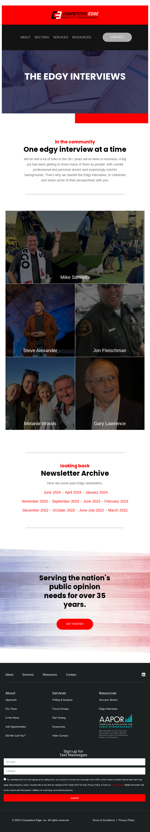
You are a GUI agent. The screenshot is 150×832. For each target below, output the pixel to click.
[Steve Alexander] (40, 320)
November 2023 (35, 501)
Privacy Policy (126, 820)
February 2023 (116, 501)
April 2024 (73, 492)
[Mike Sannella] (75, 247)
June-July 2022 (91, 510)
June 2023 (91, 501)
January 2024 (96, 492)
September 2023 (65, 501)
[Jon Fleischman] (110, 320)
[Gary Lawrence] (110, 393)
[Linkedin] (143, 675)
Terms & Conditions (103, 820)
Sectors (42, 37)
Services (60, 37)
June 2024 (52, 492)
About (25, 37)
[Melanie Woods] (40, 393)
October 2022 (63, 510)
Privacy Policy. (117, 785)
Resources (81, 37)
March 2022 (118, 510)
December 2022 (35, 510)
